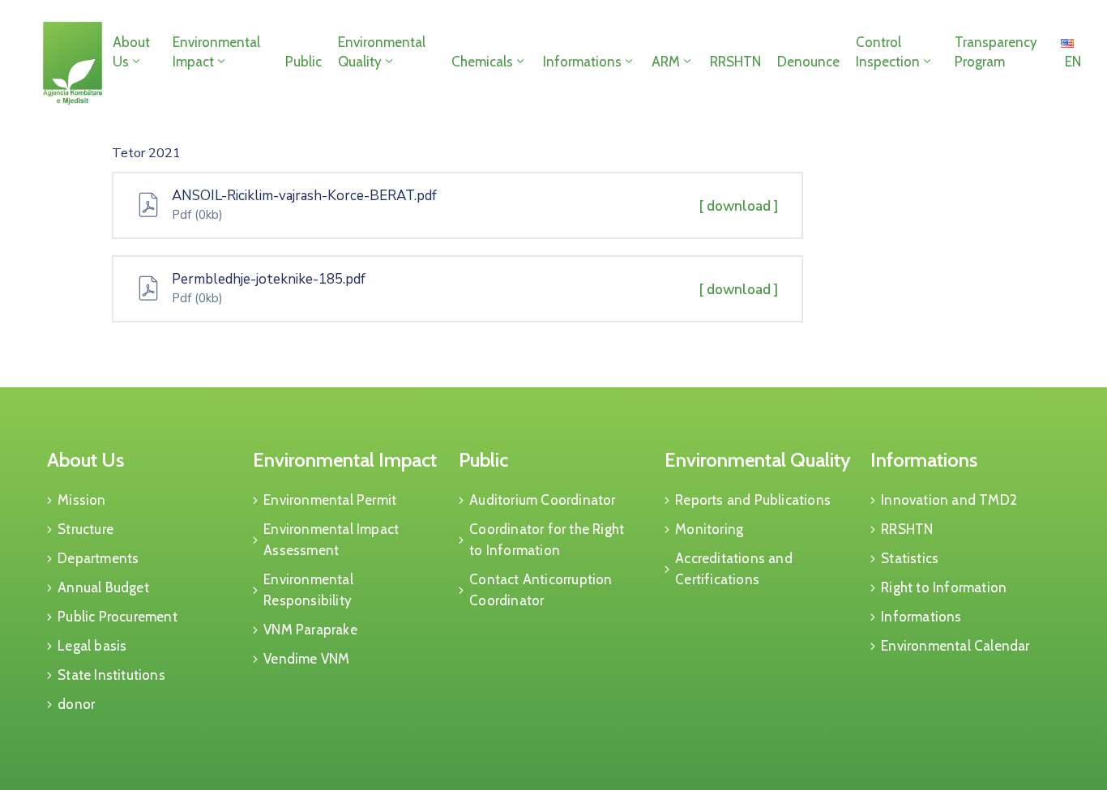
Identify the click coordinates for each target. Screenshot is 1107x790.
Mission (81, 500)
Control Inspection (888, 52)
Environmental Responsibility (308, 590)
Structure (85, 529)
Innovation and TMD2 (949, 500)
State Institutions (111, 675)
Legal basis (92, 646)
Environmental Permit (329, 500)
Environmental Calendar (955, 646)
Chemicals (482, 61)
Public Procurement (117, 617)
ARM (666, 61)
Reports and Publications (753, 500)
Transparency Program (996, 52)
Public (303, 61)
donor (76, 704)
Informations (582, 61)
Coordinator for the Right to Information (546, 539)
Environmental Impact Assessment (331, 539)
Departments (98, 558)
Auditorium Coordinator (542, 500)
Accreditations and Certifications (734, 568)
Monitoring (709, 529)
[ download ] (739, 206)
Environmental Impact (216, 52)
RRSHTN (735, 61)
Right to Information (944, 587)
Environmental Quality (381, 52)
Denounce (808, 61)
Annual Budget (103, 587)
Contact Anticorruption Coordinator (540, 590)
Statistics (909, 558)
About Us (131, 52)
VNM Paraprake (310, 629)
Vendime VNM (306, 659)
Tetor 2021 (146, 153)
